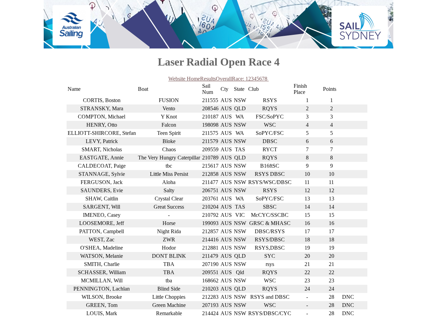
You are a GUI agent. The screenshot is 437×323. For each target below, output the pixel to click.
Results (208, 79)
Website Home (184, 79)
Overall (224, 79)
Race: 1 (240, 79)
